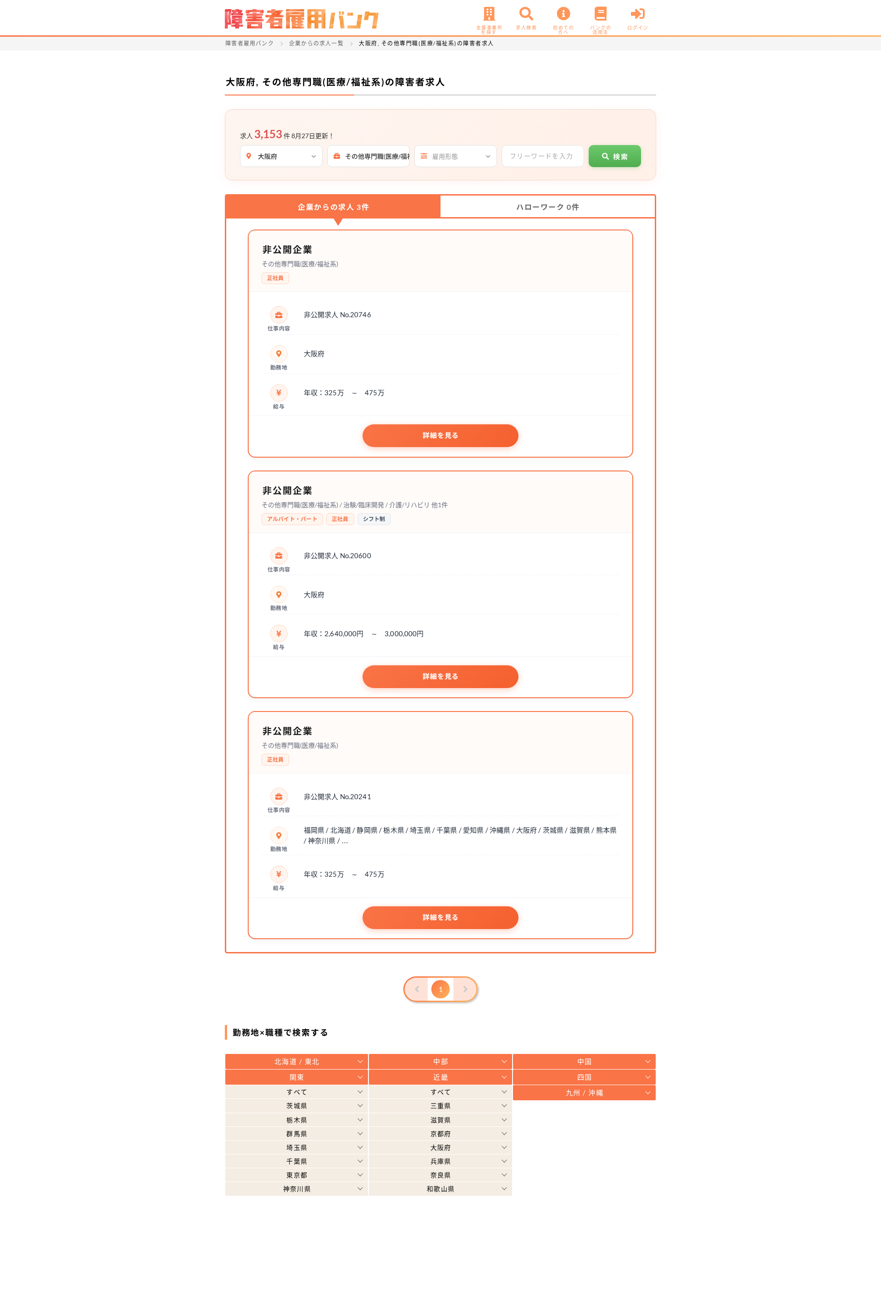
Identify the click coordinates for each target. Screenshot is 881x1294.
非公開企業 (287, 249)
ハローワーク (548, 206)
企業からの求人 (333, 206)
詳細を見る (441, 435)
